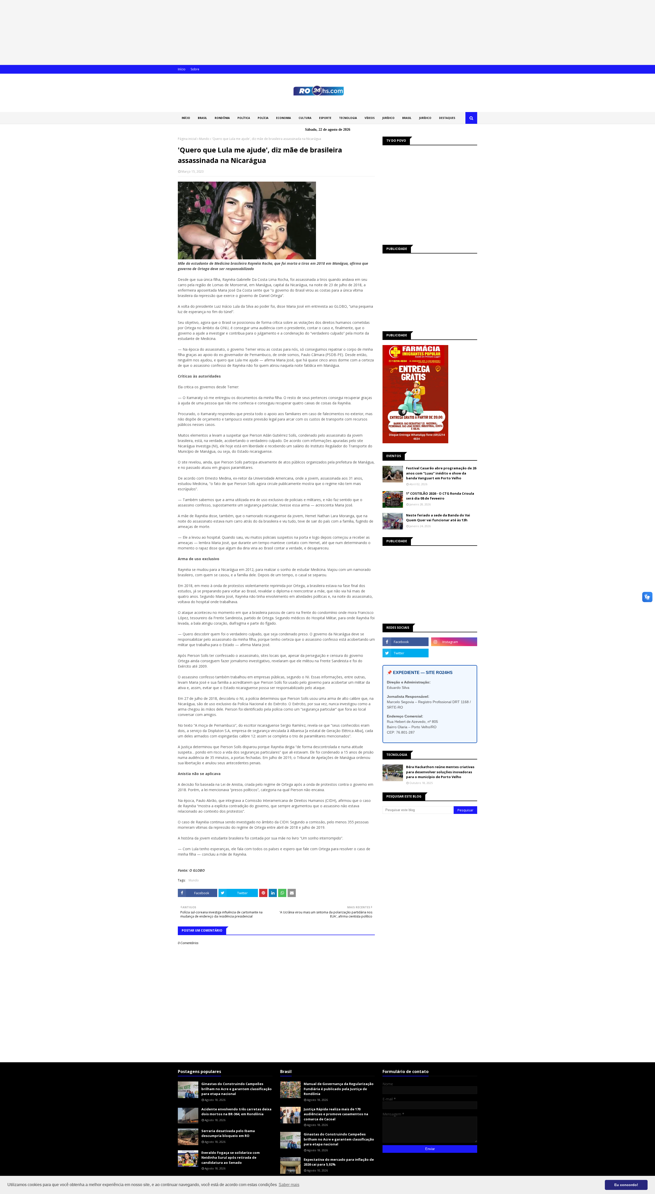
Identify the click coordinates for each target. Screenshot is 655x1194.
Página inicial (187, 139)
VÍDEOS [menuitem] (370, 118)
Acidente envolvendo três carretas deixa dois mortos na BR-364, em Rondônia (236, 1111)
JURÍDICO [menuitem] (388, 118)
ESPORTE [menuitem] (325, 118)
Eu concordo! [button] (626, 1185)
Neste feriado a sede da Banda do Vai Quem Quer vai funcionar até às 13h (438, 518)
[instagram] (454, 641)
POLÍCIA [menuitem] (263, 118)
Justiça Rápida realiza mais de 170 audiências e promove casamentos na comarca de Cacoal (336, 1114)
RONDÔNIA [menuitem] (222, 118)
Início (181, 69)
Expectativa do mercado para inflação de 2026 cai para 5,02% (339, 1162)
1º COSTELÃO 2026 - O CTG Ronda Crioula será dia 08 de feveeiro (440, 496)
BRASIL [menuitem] (202, 118)
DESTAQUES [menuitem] (447, 118)
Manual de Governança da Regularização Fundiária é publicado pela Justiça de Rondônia (339, 1088)
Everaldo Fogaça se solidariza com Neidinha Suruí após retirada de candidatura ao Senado (230, 1157)
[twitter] (406, 653)
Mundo (204, 139)
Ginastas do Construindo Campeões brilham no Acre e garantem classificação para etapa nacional (236, 1088)
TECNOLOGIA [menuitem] (348, 118)
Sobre (195, 69)
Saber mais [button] (289, 1184)
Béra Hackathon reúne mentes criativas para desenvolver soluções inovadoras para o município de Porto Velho (440, 772)
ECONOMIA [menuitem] (283, 118)
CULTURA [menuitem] (305, 118)
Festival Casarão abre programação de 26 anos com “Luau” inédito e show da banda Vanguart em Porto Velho (441, 473)
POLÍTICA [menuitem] (243, 118)
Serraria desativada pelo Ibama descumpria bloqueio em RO (228, 1133)
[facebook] (406, 641)
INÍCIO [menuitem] (186, 118)
